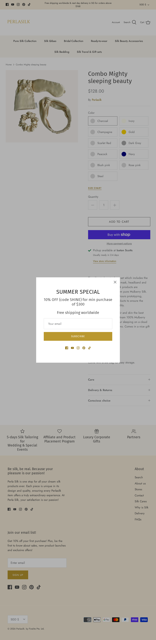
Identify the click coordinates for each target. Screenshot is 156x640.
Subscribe (78, 336)
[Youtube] (72, 347)
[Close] (115, 282)
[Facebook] (66, 347)
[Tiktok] (89, 347)
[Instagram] (78, 347)
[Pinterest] (83, 347)
